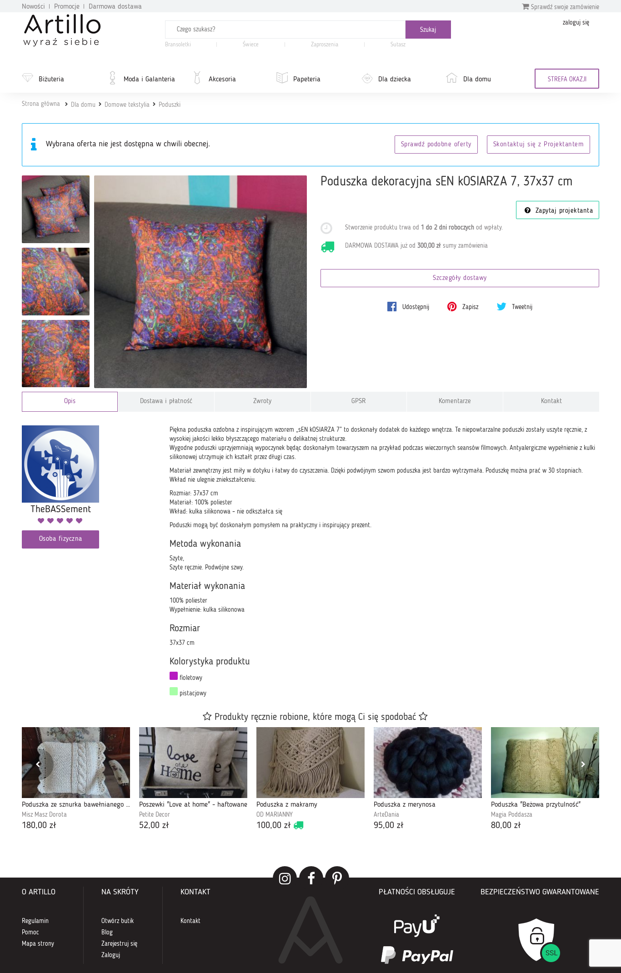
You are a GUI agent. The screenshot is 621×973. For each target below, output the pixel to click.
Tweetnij (521, 307)
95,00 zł (389, 825)
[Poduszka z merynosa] (428, 762)
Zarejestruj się (119, 944)
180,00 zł (39, 825)
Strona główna (41, 104)
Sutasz (398, 45)
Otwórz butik (117, 921)
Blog (107, 932)
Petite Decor (154, 815)
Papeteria (307, 79)
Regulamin (35, 921)
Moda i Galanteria (149, 79)
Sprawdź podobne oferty (436, 144)
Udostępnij (415, 307)
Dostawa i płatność (166, 401)
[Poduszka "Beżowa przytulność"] (545, 762)
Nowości (33, 6)
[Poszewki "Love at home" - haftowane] (193, 762)
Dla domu (477, 79)
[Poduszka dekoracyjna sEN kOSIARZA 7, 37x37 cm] (200, 282)
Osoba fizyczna (60, 539)
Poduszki (169, 105)
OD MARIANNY (274, 815)
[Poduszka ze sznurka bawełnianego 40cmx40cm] (76, 762)
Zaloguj (110, 955)
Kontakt (551, 401)
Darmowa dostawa (115, 6)
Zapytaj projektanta (563, 211)
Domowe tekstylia (127, 105)
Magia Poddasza (511, 815)
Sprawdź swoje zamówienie (564, 7)
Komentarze (455, 401)
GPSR (358, 401)
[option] (76, 779)
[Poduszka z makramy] (310, 762)
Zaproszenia (324, 45)
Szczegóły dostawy (460, 278)
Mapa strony (38, 944)
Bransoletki (178, 45)
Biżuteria (51, 79)
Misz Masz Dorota (44, 815)
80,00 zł (506, 825)
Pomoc (30, 932)
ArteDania (386, 815)
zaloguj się (576, 23)
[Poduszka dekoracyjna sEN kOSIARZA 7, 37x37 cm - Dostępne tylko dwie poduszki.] (56, 209)
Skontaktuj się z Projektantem (538, 144)
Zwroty (262, 401)
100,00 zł (273, 825)
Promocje (67, 6)
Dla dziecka (394, 79)
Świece (251, 45)
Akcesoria (222, 79)
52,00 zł (154, 825)
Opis (69, 401)
